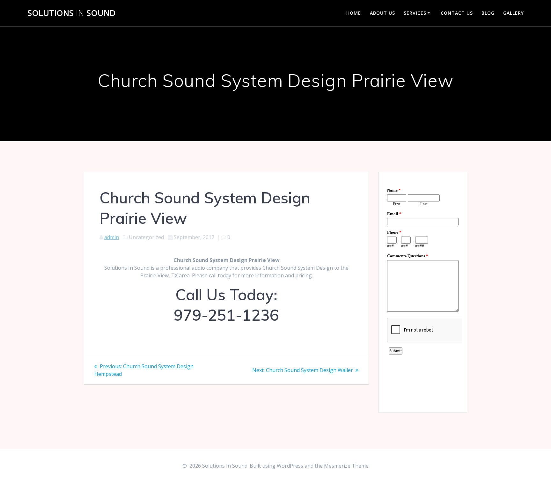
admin (111, 237)
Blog (488, 13)
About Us (382, 13)
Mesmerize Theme (346, 465)
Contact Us (457, 13)
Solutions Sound (71, 13)
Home (353, 13)
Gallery (513, 13)
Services (415, 13)
